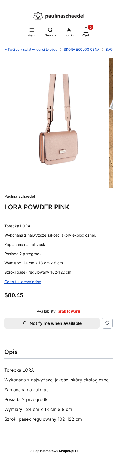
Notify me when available (56, 323)
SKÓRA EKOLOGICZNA (81, 49)
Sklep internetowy (52, 451)
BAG (109, 49)
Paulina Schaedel (19, 196)
